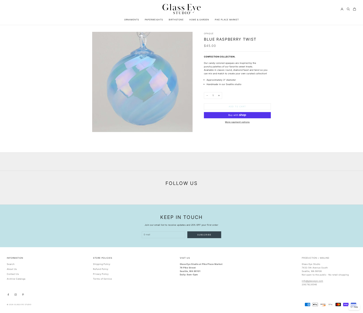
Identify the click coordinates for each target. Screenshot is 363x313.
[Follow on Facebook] (8, 294)
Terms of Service (102, 278)
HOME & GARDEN (199, 19)
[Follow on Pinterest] (23, 294)
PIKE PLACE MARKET (227, 19)
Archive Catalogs (16, 278)
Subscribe (204, 234)
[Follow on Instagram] (15, 294)
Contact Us (13, 274)
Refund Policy (100, 269)
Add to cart (237, 106)
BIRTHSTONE (176, 19)
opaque (209, 33)
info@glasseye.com (312, 281)
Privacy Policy (101, 274)
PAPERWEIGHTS (154, 19)
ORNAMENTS (131, 19)
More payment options (237, 122)
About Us (12, 269)
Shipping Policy (101, 264)
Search (11, 264)
